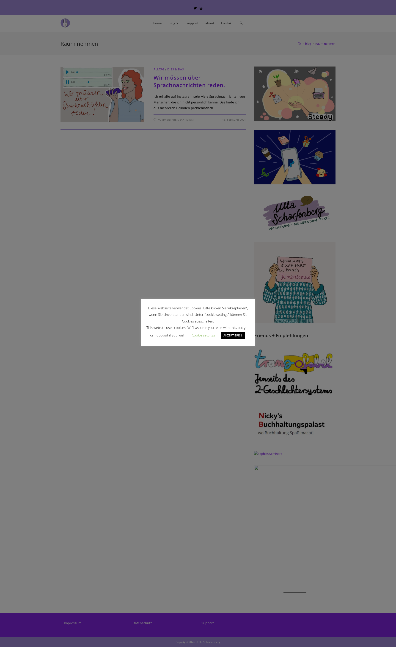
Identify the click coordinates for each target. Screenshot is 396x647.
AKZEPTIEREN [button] (232, 335)
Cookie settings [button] (203, 335)
